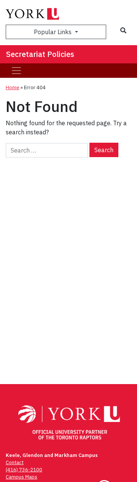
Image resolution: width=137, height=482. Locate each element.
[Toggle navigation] (16, 70)
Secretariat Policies (40, 54)
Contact (15, 462)
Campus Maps (21, 477)
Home (12, 87)
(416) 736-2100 (24, 469)
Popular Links (53, 32)
